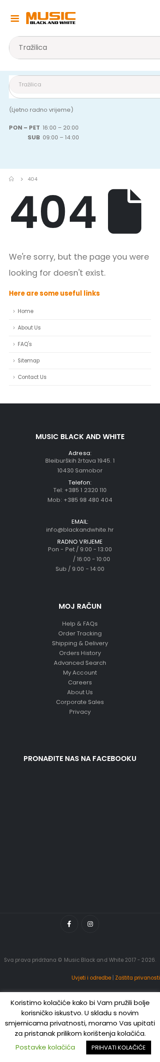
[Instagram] (90, 924)
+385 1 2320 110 (85, 490)
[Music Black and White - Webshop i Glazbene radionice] (51, 18)
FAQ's (25, 344)
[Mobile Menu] (14, 18)
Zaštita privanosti (137, 977)
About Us (29, 327)
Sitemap (29, 360)
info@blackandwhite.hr (79, 529)
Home (25, 311)
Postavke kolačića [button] (45, 1047)
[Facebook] (69, 924)
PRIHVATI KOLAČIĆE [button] (119, 1047)
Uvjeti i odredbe (91, 977)
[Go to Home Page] (12, 179)
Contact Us (32, 377)
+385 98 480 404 (88, 500)
